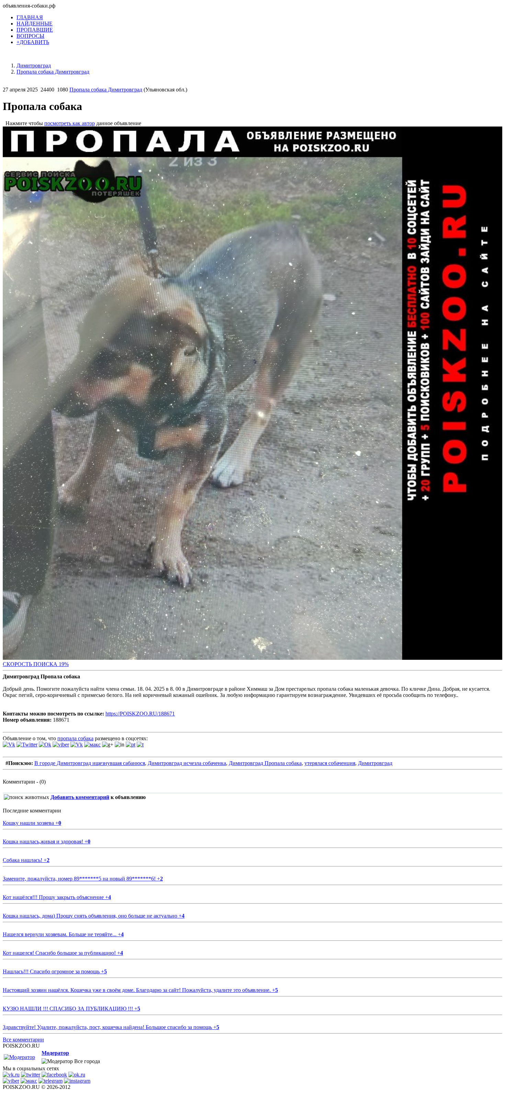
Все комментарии (23, 1039)
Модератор (55, 1053)
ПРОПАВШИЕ (34, 30)
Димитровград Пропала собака (265, 763)
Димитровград (375, 763)
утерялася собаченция (329, 763)
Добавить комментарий (79, 797)
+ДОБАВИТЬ (32, 42)
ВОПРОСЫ (30, 36)
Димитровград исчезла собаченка (187, 763)
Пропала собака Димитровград (105, 89)
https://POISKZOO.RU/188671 (140, 714)
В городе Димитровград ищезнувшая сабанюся (89, 763)
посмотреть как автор (69, 123)
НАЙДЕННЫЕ (34, 23)
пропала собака (75, 738)
